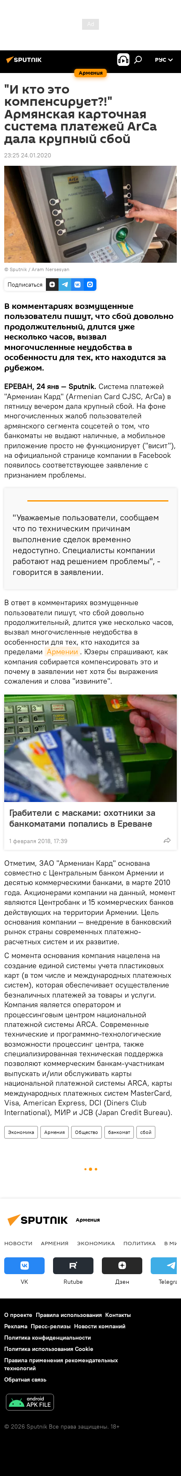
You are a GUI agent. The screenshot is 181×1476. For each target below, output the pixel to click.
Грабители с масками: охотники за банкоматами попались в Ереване (82, 818)
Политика (139, 1243)
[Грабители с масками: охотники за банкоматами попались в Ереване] (90, 748)
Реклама (15, 1326)
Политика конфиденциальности (47, 1337)
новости (18, 1243)
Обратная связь (25, 1379)
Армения (54, 1132)
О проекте (18, 1315)
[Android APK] (30, 1403)
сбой (146, 1132)
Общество (86, 1132)
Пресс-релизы (51, 1326)
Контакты (118, 1315)
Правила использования (69, 1315)
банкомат (119, 1132)
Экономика (21, 1132)
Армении (62, 651)
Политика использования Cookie (48, 1349)
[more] (167, 840)
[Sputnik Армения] (25, 63)
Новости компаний (99, 1326)
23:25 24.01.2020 (27, 155)
